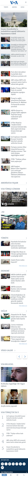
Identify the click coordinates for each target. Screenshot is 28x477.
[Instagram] (17, 475)
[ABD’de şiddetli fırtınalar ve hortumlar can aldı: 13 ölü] (5, 56)
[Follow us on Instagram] (13, 463)
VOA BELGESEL (7, 364)
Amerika (14, 7)
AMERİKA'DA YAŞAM (9, 183)
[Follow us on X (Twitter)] (6, 463)
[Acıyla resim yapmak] (14, 396)
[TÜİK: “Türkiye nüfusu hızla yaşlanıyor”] (5, 161)
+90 (2, 212)
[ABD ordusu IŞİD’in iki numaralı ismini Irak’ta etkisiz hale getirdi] (5, 81)
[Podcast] (24, 463)
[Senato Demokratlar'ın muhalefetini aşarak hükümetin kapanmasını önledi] (14, 19)
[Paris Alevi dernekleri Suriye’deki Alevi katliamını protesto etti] (5, 73)
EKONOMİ (5, 271)
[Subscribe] (2, 467)
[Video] (11, 475)
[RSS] (20, 463)
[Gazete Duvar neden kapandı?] (5, 261)
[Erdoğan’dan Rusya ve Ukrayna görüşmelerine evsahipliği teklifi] (5, 253)
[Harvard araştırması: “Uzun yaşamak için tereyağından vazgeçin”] (5, 338)
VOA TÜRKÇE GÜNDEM (10, 189)
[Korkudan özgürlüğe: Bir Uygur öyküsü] (14, 374)
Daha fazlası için (23, 266)
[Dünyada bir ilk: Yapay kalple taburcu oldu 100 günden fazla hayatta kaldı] (5, 316)
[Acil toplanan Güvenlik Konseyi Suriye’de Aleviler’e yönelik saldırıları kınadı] (5, 138)
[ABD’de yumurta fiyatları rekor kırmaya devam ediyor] (5, 288)
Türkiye (6, 7)
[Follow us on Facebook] (2, 463)
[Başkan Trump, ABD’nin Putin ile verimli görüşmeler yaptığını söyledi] (5, 89)
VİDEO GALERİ (7, 350)
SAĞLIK (22, 7)
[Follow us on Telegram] (16, 463)
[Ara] (24, 475)
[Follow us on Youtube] (9, 463)
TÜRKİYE (4, 238)
